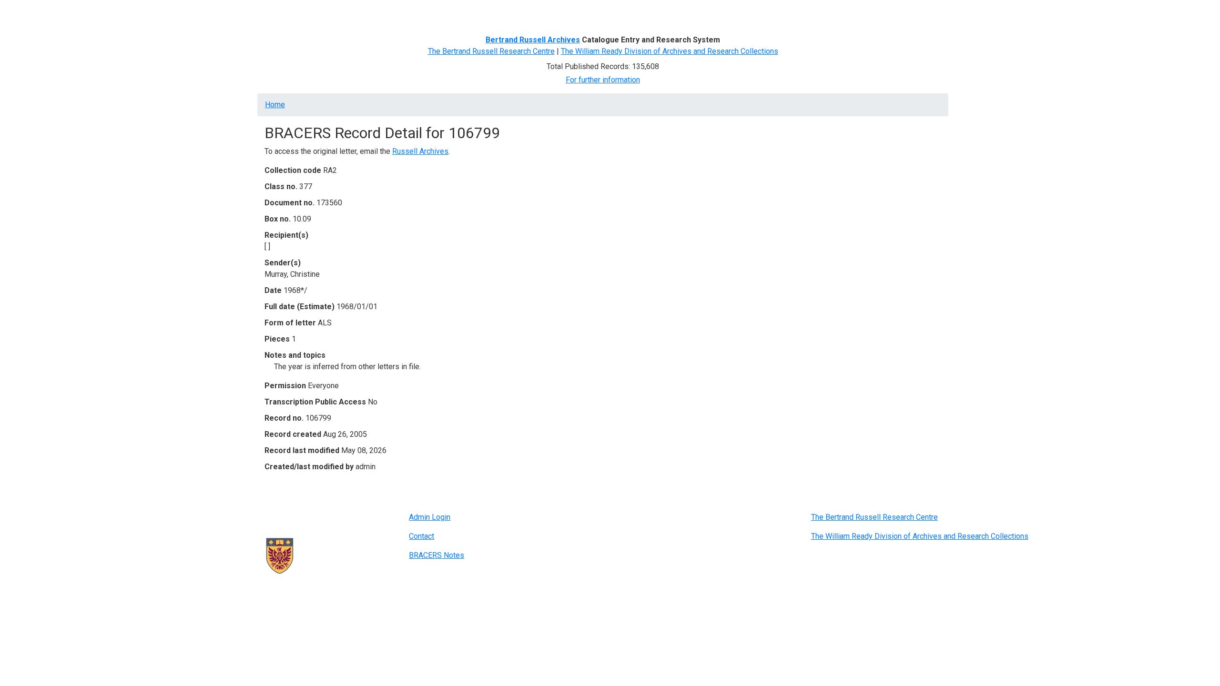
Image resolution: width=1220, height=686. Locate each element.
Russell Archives (420, 151)
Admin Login (429, 517)
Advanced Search (422, 13)
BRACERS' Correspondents (341, 13)
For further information (603, 79)
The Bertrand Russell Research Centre (491, 51)
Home (278, 13)
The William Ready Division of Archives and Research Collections (669, 51)
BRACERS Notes (436, 555)
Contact (421, 536)
